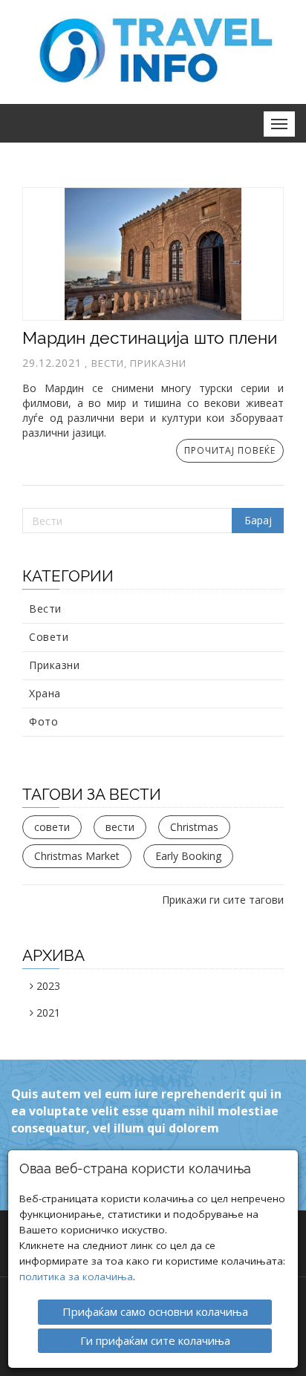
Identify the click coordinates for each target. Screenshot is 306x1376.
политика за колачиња (76, 1276)
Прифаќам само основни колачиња (155, 1311)
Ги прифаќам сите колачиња (155, 1340)
